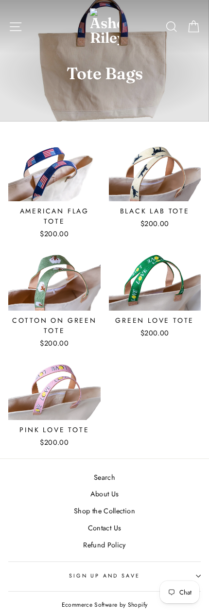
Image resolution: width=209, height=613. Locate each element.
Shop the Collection (104, 511)
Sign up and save (104, 575)
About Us (104, 494)
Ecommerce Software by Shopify (104, 604)
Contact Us (105, 528)
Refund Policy (104, 545)
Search (104, 477)
